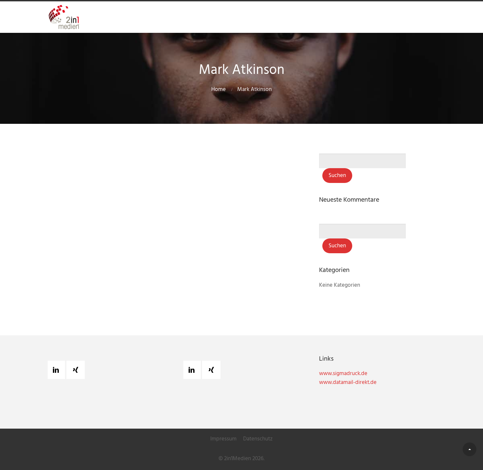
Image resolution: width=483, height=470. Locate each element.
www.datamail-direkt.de (348, 382)
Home (218, 89)
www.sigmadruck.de (343, 373)
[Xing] (77, 370)
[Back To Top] (469, 449)
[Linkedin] (57, 370)
